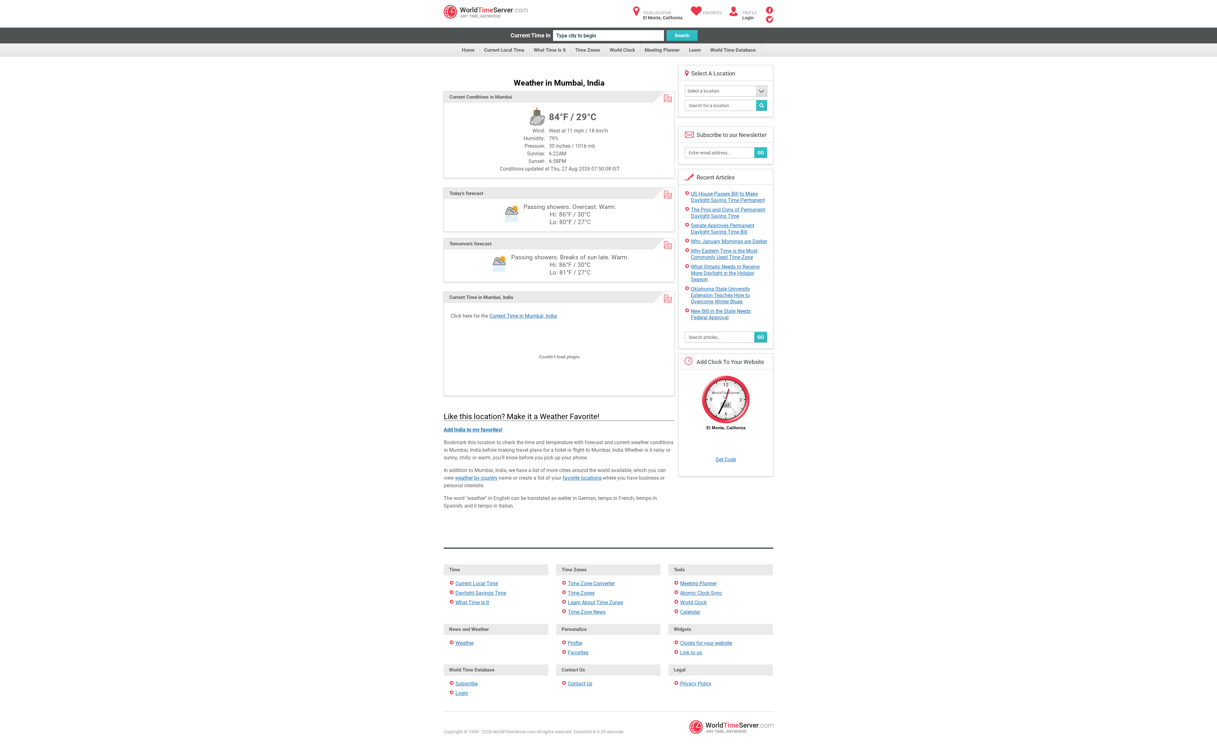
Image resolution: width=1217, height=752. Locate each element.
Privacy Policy (696, 684)
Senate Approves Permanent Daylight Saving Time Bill (722, 229)
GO (760, 153)
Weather (464, 643)
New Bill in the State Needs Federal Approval (721, 314)
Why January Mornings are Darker (729, 241)
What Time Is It (550, 50)
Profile (575, 643)
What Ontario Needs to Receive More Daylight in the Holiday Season (725, 273)
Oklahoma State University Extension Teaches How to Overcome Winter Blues (720, 295)
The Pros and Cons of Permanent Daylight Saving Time (728, 213)
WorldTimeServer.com (486, 12)
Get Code (726, 460)
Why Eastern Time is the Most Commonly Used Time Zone (724, 254)
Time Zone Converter (591, 583)
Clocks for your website (706, 643)
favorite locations (582, 478)
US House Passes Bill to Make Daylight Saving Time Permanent (728, 197)
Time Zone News (587, 612)
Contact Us (580, 684)
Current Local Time (504, 50)
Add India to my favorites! (473, 430)
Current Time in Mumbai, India (523, 316)
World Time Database (733, 50)
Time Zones (587, 50)
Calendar (690, 612)
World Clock (622, 50)
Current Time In (531, 35)
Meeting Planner (662, 50)
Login (748, 17)
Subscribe (466, 684)
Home (468, 50)
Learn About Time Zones (595, 603)
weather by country (476, 478)
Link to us (691, 653)
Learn (695, 50)
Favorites (712, 13)
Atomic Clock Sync (701, 593)
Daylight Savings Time (480, 593)
